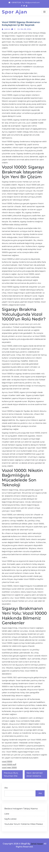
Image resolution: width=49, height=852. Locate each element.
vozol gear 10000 (9, 767)
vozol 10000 (7, 761)
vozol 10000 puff (9, 764)
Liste (6, 814)
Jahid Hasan (37, 843)
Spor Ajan (14, 12)
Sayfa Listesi (10, 819)
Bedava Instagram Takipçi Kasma (21, 808)
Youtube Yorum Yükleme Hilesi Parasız (23, 824)
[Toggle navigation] (44, 12)
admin (7, 29)
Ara (6, 788)
